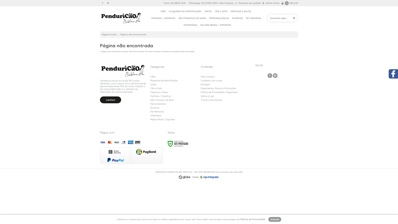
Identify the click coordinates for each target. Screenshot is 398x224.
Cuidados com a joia (211, 80)
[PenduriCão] (121, 18)
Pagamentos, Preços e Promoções (218, 88)
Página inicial (109, 34)
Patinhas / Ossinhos (160, 96)
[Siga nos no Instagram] (108, 3)
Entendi (275, 219)
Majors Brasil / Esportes (162, 119)
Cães (152, 76)
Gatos (153, 84)
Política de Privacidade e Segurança (219, 92)
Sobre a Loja (207, 96)
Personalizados (158, 104)
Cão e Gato (156, 88)
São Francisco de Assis (162, 100)
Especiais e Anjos (159, 92)
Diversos (154, 107)
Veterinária (156, 115)
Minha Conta (272, 3)
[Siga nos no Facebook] (102, 3)
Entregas (205, 84)
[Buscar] (294, 18)
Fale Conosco (226, 3)
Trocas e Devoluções (211, 100)
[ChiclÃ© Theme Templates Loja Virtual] (188, 177)
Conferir (110, 100)
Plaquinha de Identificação (164, 80)
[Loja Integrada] (209, 177)
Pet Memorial (157, 111)
